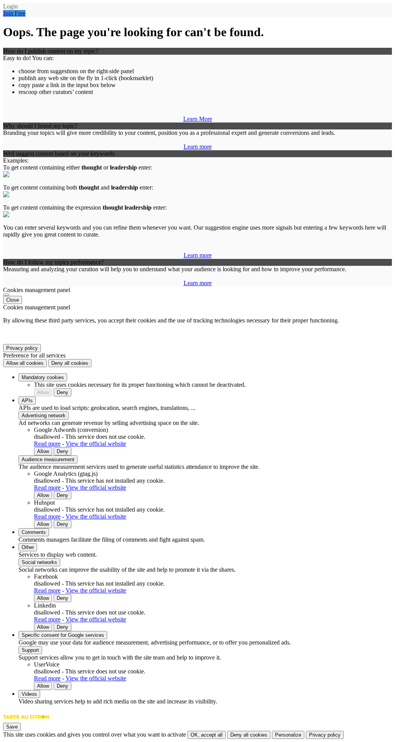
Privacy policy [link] (22, 348)
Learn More (197, 119)
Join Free (14, 13)
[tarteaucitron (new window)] (26, 720)
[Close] (6, 295)
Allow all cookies (25, 363)
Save (12, 727)
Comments (34, 532)
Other (28, 547)
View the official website (96, 443)
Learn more (198, 146)
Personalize (288, 735)
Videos (29, 694)
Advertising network (44, 415)
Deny (62, 392)
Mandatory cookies (43, 377)
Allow (43, 392)
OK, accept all (207, 735)
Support (30, 650)
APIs (27, 400)
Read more (47, 443)
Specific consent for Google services (63, 635)
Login (10, 6)
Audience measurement (48, 459)
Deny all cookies (69, 363)
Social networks (39, 562)
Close (12, 300)
